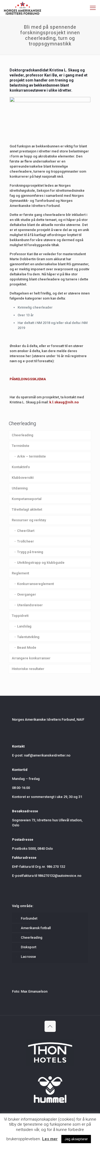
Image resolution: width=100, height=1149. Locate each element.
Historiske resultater (28, 669)
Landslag (24, 626)
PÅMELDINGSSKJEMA (28, 379)
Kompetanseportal (26, 499)
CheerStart (25, 531)
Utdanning (20, 488)
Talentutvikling (28, 637)
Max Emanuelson (34, 991)
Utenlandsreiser (30, 605)
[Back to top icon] (50, 1026)
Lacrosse (28, 957)
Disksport (28, 947)
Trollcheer (25, 541)
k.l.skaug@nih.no (64, 402)
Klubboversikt (23, 478)
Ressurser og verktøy (29, 520)
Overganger (26, 594)
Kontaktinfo (21, 467)
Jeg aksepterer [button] (76, 1139)
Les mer (50, 1139)
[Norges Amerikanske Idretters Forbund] (22, 8)
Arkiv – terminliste (31, 456)
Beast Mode (26, 648)
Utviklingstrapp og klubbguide (41, 563)
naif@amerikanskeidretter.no (47, 755)
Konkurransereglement (35, 584)
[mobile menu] (92, 7)
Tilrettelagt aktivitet (27, 509)
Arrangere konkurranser (31, 658)
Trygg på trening (30, 552)
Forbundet (29, 918)
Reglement (20, 573)
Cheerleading (22, 435)
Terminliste (20, 446)
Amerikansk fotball (36, 928)
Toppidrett (20, 616)
